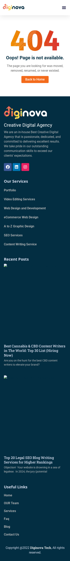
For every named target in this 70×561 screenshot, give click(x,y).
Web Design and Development (25, 208)
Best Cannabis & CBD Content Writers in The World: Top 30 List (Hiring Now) (34, 351)
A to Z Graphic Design (19, 226)
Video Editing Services (19, 199)
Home (8, 495)
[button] (64, 7)
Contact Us (11, 534)
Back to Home (35, 79)
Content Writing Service (20, 244)
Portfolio (10, 190)
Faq (6, 519)
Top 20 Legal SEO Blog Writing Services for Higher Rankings (29, 459)
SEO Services (13, 235)
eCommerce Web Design (21, 217)
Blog (7, 526)
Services (10, 511)
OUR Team (11, 503)
